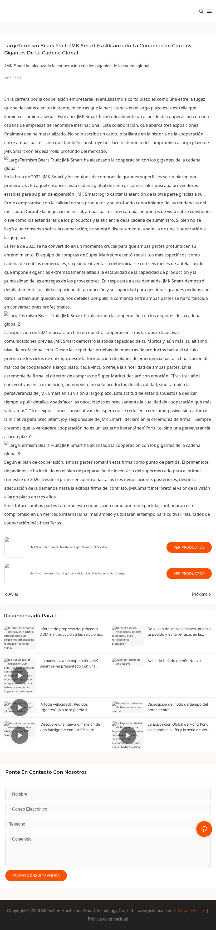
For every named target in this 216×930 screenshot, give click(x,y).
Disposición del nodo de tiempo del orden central (178, 707)
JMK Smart (87, 116)
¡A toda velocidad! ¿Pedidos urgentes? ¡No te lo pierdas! (64, 707)
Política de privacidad (108, 919)
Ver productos (189, 547)
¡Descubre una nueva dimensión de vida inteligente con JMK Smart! (70, 727)
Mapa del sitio (191, 910)
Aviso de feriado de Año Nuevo (174, 660)
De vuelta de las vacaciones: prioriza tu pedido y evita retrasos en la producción (179, 631)
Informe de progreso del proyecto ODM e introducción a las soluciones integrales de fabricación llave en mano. (71, 631)
